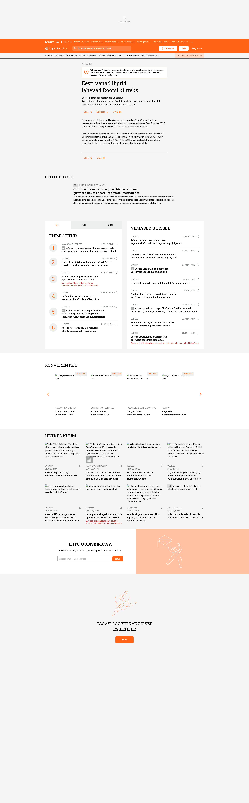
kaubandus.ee (96, 42)
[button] (84, 558)
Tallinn (165, 408)
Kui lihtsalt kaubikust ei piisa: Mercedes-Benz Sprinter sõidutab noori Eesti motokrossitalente (106, 191)
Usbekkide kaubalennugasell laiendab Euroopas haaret (160, 283)
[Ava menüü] (57, 42)
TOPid (82, 55)
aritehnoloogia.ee (128, 42)
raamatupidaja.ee (143, 42)
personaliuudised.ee (180, 42)
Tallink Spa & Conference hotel (142, 408)
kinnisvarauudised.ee (161, 42)
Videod (102, 55)
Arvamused (71, 55)
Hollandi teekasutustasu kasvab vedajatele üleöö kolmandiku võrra (140, 475)
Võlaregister (152, 55)
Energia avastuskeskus (102, 408)
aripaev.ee (68, 42)
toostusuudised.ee (81, 42)
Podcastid (91, 55)
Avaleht (48, 55)
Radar (120, 55)
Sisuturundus (132, 55)
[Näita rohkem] (191, 42)
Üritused (111, 55)
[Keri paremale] (201, 394)
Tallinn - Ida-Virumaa (65, 408)
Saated (134, 265)
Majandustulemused (72, 244)
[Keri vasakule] (48, 394)
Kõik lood (59, 55)
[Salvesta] (116, 244)
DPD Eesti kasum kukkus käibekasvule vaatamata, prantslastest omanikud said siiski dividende (104, 475)
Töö (143, 55)
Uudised (65, 258)
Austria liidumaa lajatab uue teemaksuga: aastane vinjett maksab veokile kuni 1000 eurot (62, 517)
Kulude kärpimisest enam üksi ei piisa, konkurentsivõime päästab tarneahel (143, 517)
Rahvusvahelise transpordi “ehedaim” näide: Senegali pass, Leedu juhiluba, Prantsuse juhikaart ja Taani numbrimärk (84, 313)
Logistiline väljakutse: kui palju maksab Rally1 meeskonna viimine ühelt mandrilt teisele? (184, 475)
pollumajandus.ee (112, 42)
